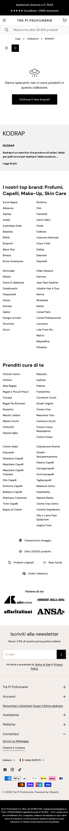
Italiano (7, 760)
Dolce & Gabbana (13, 282)
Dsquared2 (9, 294)
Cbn (38, 208)
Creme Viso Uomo (47, 503)
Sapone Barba (44, 497)
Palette (40, 385)
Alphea (7, 214)
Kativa (40, 294)
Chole (39, 225)
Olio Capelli (10, 480)
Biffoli (6, 237)
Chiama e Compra (14, 747)
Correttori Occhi (46, 397)
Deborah (41, 255)
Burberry (41, 202)
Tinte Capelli (10, 503)
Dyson (6, 300)
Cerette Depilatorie (48, 509)
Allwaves (8, 208)
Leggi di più (10, 163)
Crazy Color (43, 243)
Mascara (41, 374)
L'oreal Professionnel (48, 317)
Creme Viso (43, 409)
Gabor (6, 312)
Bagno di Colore (12, 509)
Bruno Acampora (13, 261)
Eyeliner (41, 380)
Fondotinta (43, 391)
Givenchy (8, 323)
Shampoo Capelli (13, 458)
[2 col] (15, 48)
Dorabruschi (10, 288)
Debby (40, 249)
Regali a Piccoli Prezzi (16, 391)
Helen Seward (44, 270)
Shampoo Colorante (15, 497)
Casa (17, 38)
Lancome (42, 323)
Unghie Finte (44, 525)
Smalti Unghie (44, 403)
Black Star (9, 249)
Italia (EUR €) (33, 760)
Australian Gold (12, 225)
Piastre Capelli (45, 462)
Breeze (7, 255)
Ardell (6, 219)
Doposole (8, 452)
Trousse (7, 397)
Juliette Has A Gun (47, 288)
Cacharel (41, 214)
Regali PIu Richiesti (14, 403)
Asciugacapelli (45, 468)
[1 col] (6, 48)
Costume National (47, 237)
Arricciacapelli (45, 474)
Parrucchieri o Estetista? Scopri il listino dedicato (33, 705)
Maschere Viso (45, 415)
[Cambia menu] (4, 20)
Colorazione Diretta (48, 446)
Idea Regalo (10, 385)
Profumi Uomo (11, 374)
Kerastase (42, 300)
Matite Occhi (11, 421)
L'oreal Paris (43, 312)
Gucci (6, 329)
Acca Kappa (10, 202)
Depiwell (41, 261)
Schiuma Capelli (12, 486)
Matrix (40, 335)
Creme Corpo (44, 437)
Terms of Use (43, 664)
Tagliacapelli (43, 480)
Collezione (32, 38)
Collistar (41, 231)
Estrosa (7, 306)
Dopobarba (43, 492)
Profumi (7, 380)
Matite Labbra (11, 415)
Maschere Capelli (13, 464)
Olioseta (41, 347)
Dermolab (9, 270)
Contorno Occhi (46, 421)
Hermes (41, 276)
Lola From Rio (44, 329)
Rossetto (8, 409)
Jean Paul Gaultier (47, 282)
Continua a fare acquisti (34, 99)
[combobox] (34, 29)
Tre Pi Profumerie (23, 792)
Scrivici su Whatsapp (16, 741)
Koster (40, 306)
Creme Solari (10, 446)
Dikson (7, 276)
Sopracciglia (10, 433)
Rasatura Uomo (45, 486)
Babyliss (8, 231)
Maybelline (42, 341)
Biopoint (8, 243)
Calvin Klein (43, 219)
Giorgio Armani (12, 317)
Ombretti (8, 427)
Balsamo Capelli (12, 492)
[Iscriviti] (61, 654)
